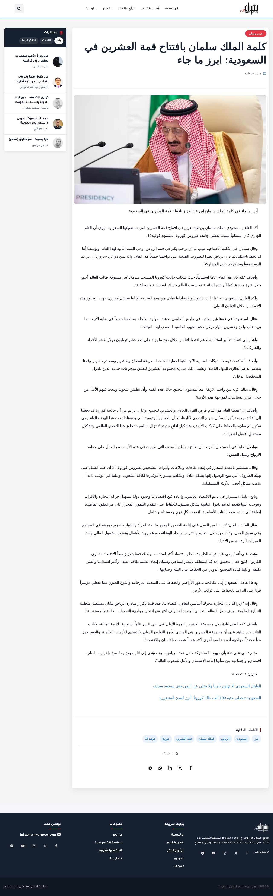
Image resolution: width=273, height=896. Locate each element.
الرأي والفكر (126, 8)
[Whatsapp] (160, 767)
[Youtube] (214, 853)
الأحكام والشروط (110, 850)
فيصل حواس (40, 145)
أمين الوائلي (41, 129)
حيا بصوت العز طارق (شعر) (28, 139)
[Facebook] (190, 767)
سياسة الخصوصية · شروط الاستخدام (25, 886)
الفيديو (107, 8)
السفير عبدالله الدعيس (34, 87)
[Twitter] (180, 767)
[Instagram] (225, 853)
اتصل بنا (116, 858)
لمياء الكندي (40, 67)
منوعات (91, 8)
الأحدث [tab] (46, 40)
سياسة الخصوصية (109, 843)
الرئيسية (171, 8)
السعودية (242, 738)
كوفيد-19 (150, 738)
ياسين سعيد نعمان (35, 108)
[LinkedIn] (170, 767)
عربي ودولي (256, 33)
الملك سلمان (206, 738)
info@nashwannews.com (38, 835)
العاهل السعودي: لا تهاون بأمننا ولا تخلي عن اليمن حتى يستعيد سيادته (207, 686)
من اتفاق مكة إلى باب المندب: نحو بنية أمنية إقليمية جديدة (32, 82)
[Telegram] (150, 767)
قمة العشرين (184, 738)
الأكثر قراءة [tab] (29, 40)
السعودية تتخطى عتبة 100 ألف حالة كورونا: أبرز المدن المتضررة (210, 698)
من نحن (117, 835)
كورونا (165, 738)
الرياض (225, 738)
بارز (256, 738)
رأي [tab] (59, 40)
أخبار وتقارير (150, 8)
